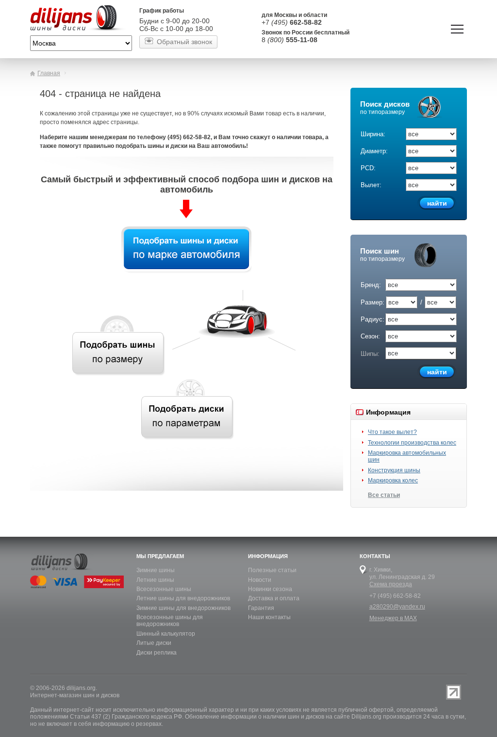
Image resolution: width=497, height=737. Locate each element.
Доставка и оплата (273, 598)
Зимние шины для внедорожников (183, 608)
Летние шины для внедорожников (183, 598)
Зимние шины (155, 570)
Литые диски (153, 643)
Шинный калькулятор (165, 633)
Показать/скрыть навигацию (457, 29)
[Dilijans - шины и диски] (81, 19)
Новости (259, 580)
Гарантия (261, 608)
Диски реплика (156, 652)
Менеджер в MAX (393, 618)
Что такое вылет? (392, 432)
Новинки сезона (270, 589)
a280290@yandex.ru (397, 606)
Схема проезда (390, 584)
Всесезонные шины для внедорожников (169, 620)
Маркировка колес (393, 480)
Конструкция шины (394, 470)
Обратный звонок (184, 42)
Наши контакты (269, 617)
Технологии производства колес (412, 442)
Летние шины (155, 580)
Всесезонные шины (163, 589)
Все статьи (384, 495)
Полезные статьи (272, 570)
